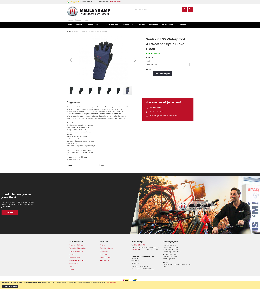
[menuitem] (69, 25)
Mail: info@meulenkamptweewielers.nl (164, 116)
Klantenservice (155, 108)
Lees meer (9, 213)
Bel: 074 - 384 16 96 (157, 112)
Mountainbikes (105, 257)
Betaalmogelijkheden (76, 245)
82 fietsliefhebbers (114, 2)
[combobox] (160, 9)
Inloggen (78, 20)
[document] (130, 285)
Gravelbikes (104, 251)
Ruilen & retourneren (76, 251)
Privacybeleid (73, 264)
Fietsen (102, 245)
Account (70, 20)
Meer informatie (111, 282)
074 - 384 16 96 (139, 245)
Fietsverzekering (74, 257)
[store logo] (88, 11)
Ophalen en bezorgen (76, 260)
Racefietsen (104, 254)
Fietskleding (104, 260)
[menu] (130, 25)
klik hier (136, 249)
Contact (86, 20)
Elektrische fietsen (106, 248)
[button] (71, 60)
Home (69, 31)
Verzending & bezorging (77, 248)
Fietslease (72, 254)
